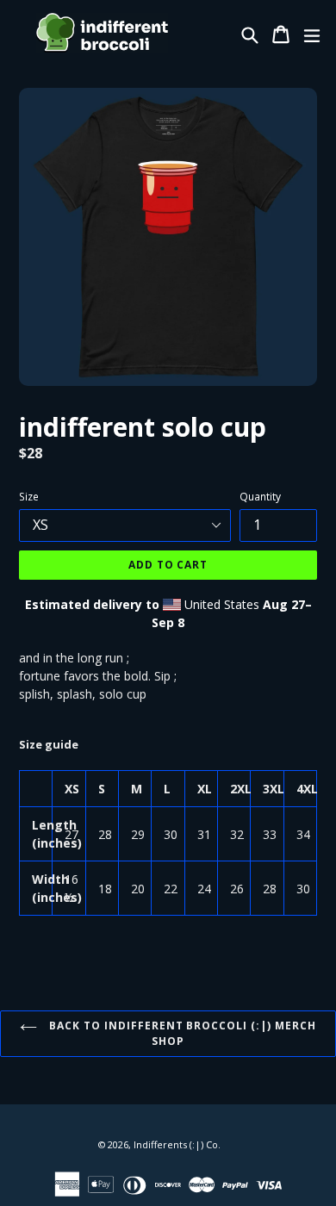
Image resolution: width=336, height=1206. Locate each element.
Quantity (260, 496)
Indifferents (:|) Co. (177, 1144)
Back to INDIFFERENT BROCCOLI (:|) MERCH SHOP (180, 1033)
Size (29, 496)
